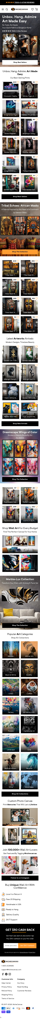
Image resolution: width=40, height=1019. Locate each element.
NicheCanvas (17, 1004)
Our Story (20, 983)
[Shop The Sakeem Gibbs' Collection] (20, 229)
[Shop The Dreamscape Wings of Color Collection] (20, 456)
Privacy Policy (32, 952)
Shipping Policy (7, 995)
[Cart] (36, 9)
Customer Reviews (24, 991)
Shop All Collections (20, 794)
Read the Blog (22, 987)
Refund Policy (7, 991)
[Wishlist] (32, 9)
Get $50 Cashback (27, 945)
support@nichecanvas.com (11, 970)
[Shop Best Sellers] (20, 40)
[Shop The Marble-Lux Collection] (20, 603)
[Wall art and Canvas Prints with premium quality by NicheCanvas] (19, 9)
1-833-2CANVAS (8, 966)
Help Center (6, 983)
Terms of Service (24, 952)
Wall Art (25, 850)
